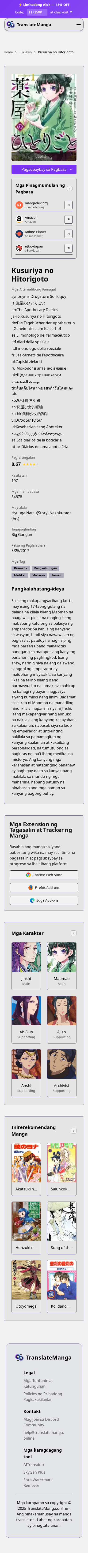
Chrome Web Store (47, 875)
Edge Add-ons (47, 900)
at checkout (59, 12)
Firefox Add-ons (47, 887)
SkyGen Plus (34, 1472)
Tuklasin (25, 52)
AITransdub (33, 1464)
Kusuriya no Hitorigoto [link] (55, 52)
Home (8, 52)
